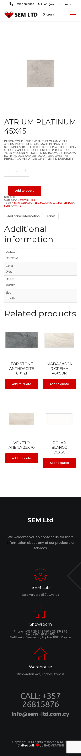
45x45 (16, 203)
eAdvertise (54, 745)
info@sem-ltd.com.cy (40, 714)
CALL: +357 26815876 (40, 700)
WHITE (17, 205)
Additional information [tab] (23, 216)
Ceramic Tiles (26, 200)
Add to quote (24, 191)
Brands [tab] (50, 216)
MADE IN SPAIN (48, 203)
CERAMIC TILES (30, 203)
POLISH (8, 205)
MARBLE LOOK (66, 203)
